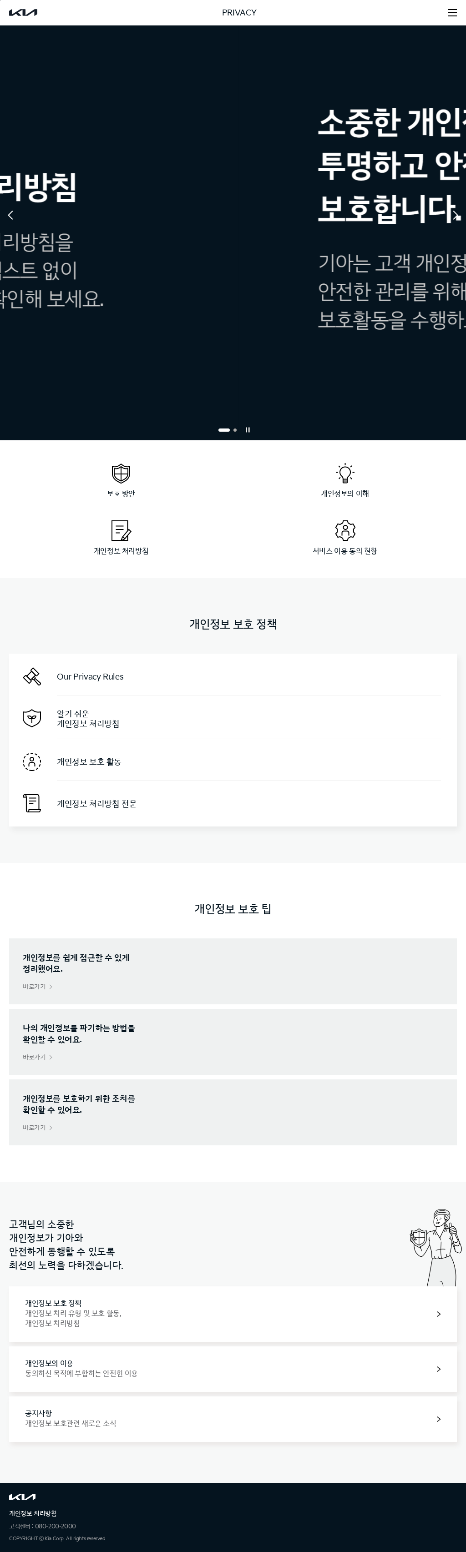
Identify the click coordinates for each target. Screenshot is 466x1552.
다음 (453, 215)
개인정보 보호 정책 (73, 1314)
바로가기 (34, 987)
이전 (12, 215)
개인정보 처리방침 (32, 1513)
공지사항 (70, 1419)
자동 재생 (247, 430)
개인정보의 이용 (81, 1369)
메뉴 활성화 (452, 12)
